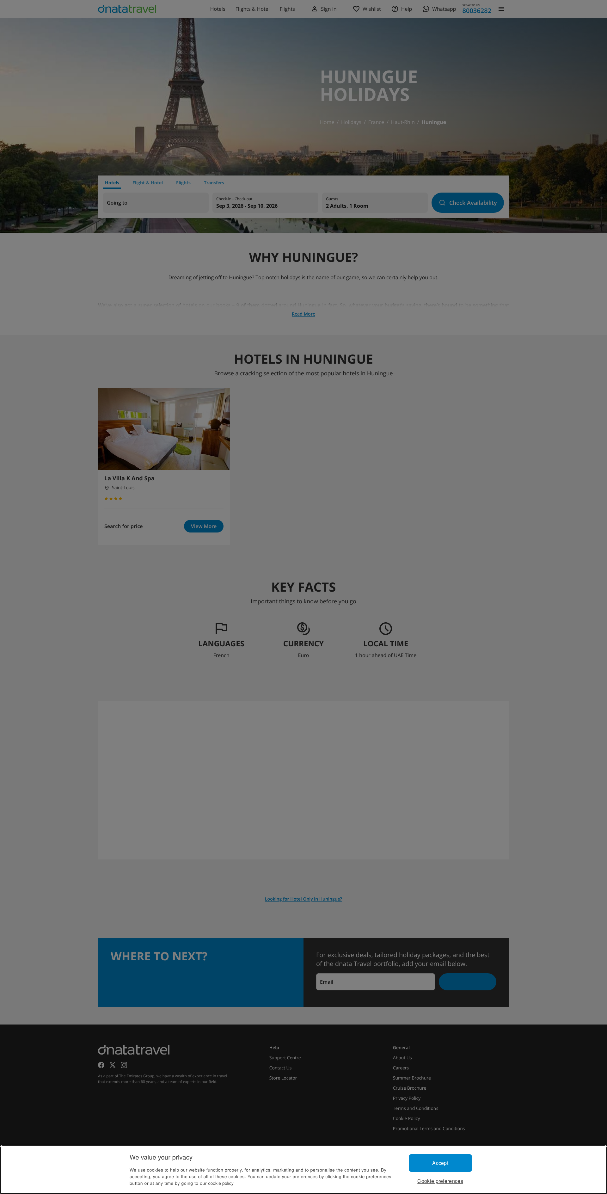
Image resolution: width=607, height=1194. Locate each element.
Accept (440, 1162)
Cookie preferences (440, 1181)
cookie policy (221, 1183)
